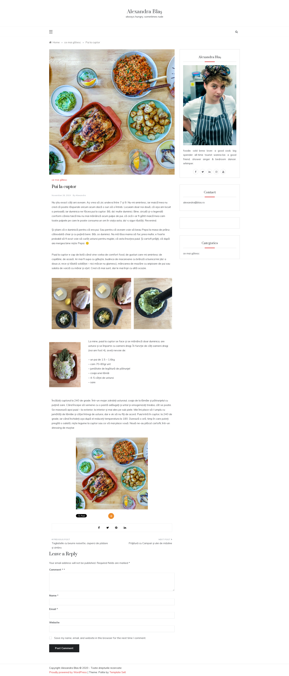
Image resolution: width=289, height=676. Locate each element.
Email (53, 609)
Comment (56, 569)
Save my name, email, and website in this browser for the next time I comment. (100, 638)
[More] (111, 516)
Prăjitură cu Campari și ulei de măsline (150, 543)
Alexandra (81, 195)
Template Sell (117, 672)
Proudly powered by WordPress (68, 672)
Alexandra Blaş (144, 11)
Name (53, 595)
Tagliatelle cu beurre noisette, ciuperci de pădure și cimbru (80, 545)
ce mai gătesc (59, 179)
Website (54, 622)
